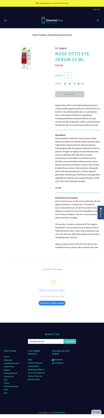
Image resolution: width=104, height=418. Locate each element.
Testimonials (33, 366)
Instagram (58, 363)
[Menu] (5, 20)
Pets (6, 379)
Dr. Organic (61, 48)
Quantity (59, 75)
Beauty (7, 370)
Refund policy (34, 379)
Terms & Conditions (36, 372)
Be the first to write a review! (52, 303)
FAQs (30, 359)
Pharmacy (8, 360)
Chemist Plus (59, 412)
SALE (6, 389)
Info (5, 393)
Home (35, 35)
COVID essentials (11, 386)
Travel (6, 383)
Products (43, 35)
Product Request (35, 363)
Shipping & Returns (36, 369)
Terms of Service (35, 376)
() (96, 9)
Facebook (58, 359)
